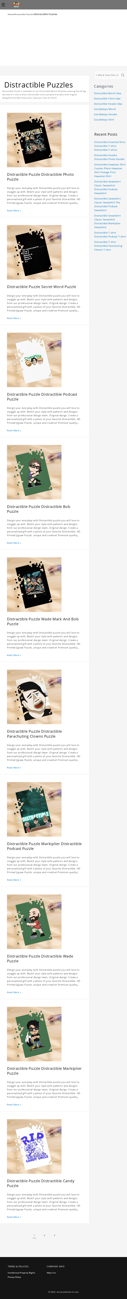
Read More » (14, 210)
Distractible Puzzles (23, 14)
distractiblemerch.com (68, 1292)
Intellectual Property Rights (21, 1272)
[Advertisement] (63, 42)
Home (10, 14)
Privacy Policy (14, 1277)
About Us (51, 1272)
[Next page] (54, 1235)
